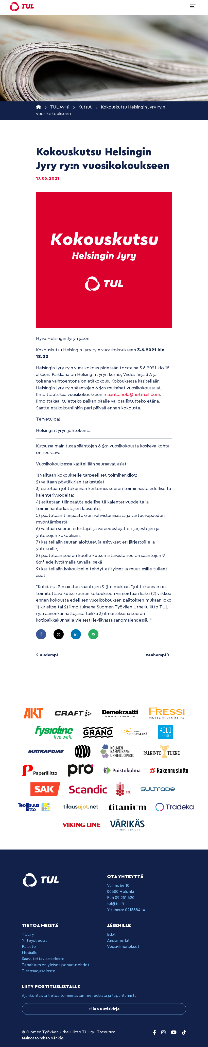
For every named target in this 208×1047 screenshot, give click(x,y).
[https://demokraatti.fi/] (120, 713)
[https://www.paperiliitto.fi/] (39, 770)
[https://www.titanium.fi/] (128, 807)
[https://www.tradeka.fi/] (174, 807)
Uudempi (48, 655)
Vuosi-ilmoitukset (123, 947)
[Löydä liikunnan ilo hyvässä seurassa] (21, 6)
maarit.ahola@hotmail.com (131, 394)
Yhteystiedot (34, 940)
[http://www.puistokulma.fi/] (122, 770)
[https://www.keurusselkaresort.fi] (136, 732)
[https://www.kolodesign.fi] (165, 732)
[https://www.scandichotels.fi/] (88, 789)
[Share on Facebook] (43, 634)
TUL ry (28, 934)
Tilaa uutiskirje (104, 1009)
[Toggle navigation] (193, 6)
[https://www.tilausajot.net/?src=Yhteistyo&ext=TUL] (81, 807)
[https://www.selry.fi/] (124, 789)
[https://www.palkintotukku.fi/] (162, 751)
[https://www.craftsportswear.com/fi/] (73, 713)
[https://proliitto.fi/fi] (81, 770)
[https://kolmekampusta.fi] (117, 751)
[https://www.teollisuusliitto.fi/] (34, 807)
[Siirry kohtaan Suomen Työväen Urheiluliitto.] (38, 107)
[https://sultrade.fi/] (158, 789)
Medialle (30, 953)
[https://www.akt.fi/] (34, 713)
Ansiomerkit (118, 940)
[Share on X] (61, 634)
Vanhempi (156, 655)
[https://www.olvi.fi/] (83, 751)
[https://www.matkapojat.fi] (46, 751)
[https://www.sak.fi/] (46, 789)
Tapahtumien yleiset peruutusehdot (55, 965)
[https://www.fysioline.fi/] (54, 732)
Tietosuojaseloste (38, 971)
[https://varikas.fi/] (127, 824)
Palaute (29, 947)
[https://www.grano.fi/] (98, 732)
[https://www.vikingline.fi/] (82, 824)
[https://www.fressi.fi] (167, 713)
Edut (111, 934)
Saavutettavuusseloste (43, 959)
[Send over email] (95, 634)
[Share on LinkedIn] (78, 634)
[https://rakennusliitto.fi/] (169, 770)
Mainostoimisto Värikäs (43, 1038)
